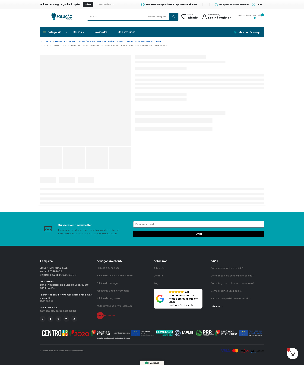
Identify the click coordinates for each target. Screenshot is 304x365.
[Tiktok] (74, 319)
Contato (158, 275)
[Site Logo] (61, 17)
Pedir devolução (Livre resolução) (115, 306)
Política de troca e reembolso (113, 290)
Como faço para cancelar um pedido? (232, 275)
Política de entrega (107, 283)
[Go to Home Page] (40, 42)
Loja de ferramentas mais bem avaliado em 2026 (183, 299)
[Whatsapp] (43, 319)
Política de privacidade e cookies (115, 275)
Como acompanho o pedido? (227, 268)
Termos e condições (108, 268)
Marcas (77, 32)
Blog (156, 283)
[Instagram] (58, 319)
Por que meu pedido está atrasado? (230, 298)
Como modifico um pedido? (226, 290)
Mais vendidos (126, 32)
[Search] (173, 16)
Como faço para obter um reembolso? (232, 283)
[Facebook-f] (51, 319)
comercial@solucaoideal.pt (58, 311)
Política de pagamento (109, 298)
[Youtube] (66, 319)
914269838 (47, 301)
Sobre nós (159, 268)
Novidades (101, 32)
